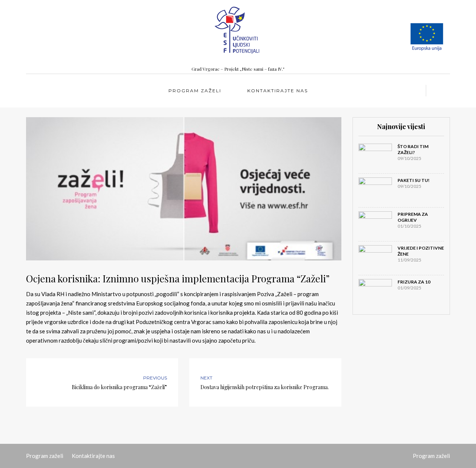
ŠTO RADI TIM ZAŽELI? (413, 149)
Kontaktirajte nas (277, 90)
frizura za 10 (414, 282)
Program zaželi (194, 90)
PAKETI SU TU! (414, 180)
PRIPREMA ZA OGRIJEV (413, 217)
